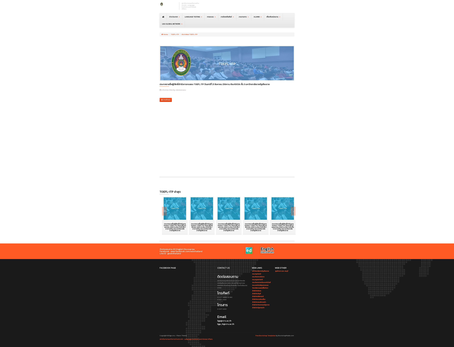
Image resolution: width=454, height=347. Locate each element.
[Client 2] (267, 250)
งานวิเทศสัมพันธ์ (226, 17)
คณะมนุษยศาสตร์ (257, 280)
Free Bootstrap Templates (265, 335)
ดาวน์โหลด (166, 100)
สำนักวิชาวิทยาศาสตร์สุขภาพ (260, 305)
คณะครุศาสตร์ (256, 274)
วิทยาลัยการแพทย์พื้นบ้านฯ (260, 288)
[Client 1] (249, 250)
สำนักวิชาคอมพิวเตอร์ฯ (259, 302)
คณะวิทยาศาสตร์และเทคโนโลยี (261, 282)
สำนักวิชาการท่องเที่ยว (258, 299)
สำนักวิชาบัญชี (256, 294)
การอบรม (210, 17)
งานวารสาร (243, 17)
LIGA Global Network (171, 24)
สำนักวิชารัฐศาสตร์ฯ (258, 308)
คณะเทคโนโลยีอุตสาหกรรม (260, 285)
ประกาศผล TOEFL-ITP (189, 34)
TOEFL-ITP (174, 34)
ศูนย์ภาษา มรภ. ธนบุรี (281, 271)
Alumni (257, 17)
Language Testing (192, 17)
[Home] (168, 4)
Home (165, 34)
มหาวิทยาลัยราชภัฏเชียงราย (260, 271)
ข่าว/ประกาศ (173, 17)
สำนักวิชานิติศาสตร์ (258, 297)
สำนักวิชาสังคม (256, 291)
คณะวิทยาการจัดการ (258, 277)
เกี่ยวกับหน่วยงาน (272, 17)
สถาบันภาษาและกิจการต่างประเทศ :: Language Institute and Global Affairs (186, 339)
